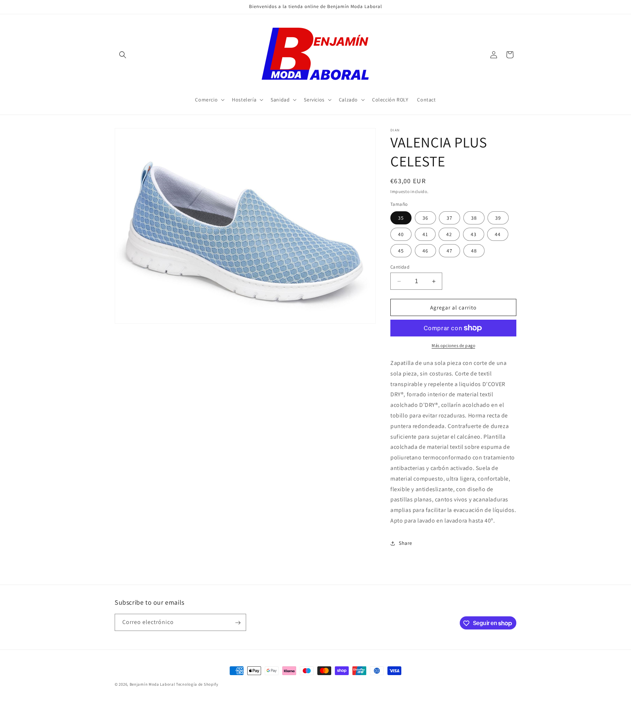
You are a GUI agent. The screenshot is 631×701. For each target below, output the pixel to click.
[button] (123, 55)
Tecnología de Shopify (197, 684)
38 (474, 218)
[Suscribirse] (238, 622)
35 (401, 218)
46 (425, 250)
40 (401, 234)
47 (449, 250)
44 (498, 234)
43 (474, 234)
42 (449, 234)
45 (401, 250)
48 (474, 250)
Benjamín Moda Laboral (152, 684)
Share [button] (405, 543)
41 (425, 234)
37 (449, 218)
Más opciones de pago (453, 345)
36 (425, 218)
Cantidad (399, 267)
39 (498, 218)
